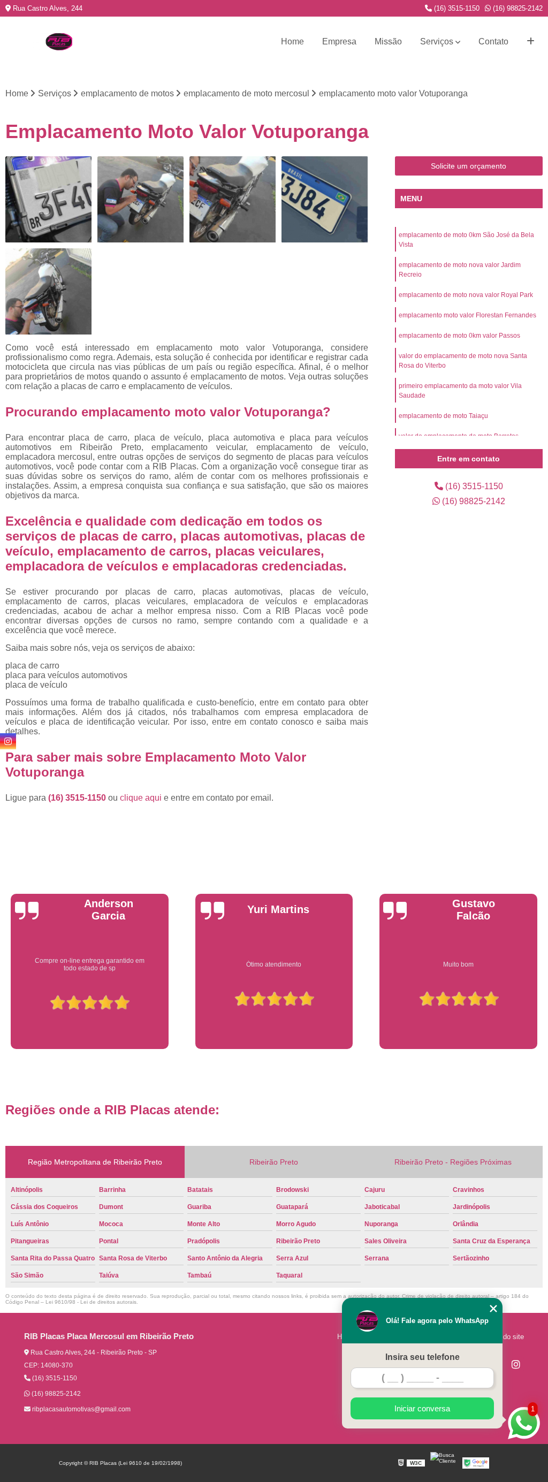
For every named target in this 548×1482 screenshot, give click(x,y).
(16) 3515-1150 (456, 8)
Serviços (436, 41)
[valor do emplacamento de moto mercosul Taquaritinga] (324, 199)
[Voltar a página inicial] (58, 42)
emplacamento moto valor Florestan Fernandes (467, 315)
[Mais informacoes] (531, 41)
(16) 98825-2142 (517, 8)
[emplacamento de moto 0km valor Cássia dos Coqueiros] (232, 199)
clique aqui (141, 797)
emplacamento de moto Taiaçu (443, 416)
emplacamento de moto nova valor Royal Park (466, 295)
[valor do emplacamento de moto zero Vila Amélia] (48, 291)
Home (292, 41)
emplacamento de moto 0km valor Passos (459, 335)
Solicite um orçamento (468, 166)
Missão (388, 41)
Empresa (339, 41)
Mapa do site (504, 1337)
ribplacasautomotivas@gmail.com (81, 1409)
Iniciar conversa (422, 1408)
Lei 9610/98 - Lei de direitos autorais (90, 1302)
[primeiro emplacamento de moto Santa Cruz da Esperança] (140, 199)
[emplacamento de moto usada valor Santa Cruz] (48, 199)
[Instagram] (516, 1364)
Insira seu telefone (422, 1357)
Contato (493, 41)
